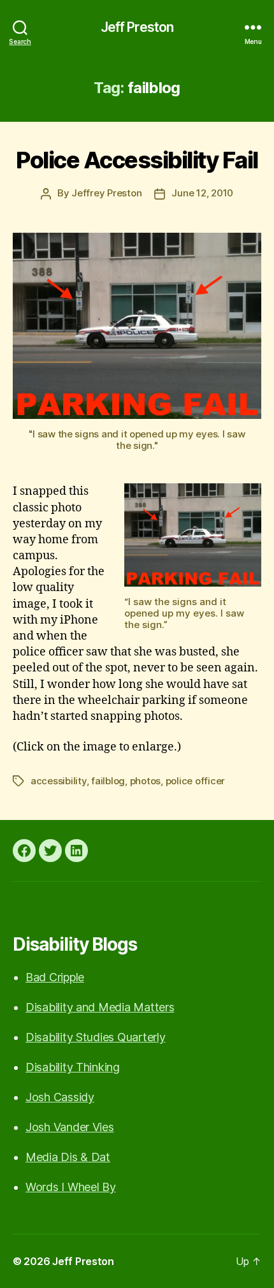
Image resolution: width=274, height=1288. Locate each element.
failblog (108, 781)
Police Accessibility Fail (137, 160)
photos (145, 781)
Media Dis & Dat (67, 1157)
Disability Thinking (72, 1067)
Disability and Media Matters (99, 1007)
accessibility (59, 781)
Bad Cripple (54, 977)
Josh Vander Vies (69, 1127)
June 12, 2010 (202, 193)
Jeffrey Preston (106, 193)
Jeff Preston (137, 27)
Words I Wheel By (70, 1187)
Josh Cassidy (59, 1097)
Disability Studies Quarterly (95, 1037)
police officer (195, 781)
